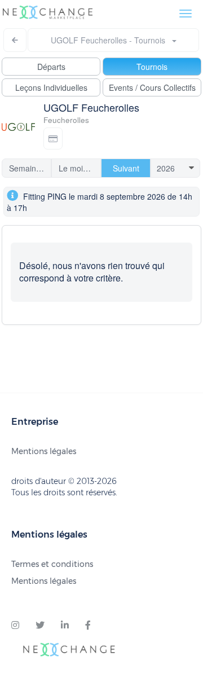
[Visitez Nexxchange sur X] (40, 625)
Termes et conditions (52, 564)
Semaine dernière (30, 168)
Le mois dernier (80, 168)
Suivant (126, 168)
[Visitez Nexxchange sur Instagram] (15, 625)
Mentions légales (43, 451)
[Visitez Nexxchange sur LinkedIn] (65, 625)
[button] (53, 138)
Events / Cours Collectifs (152, 87)
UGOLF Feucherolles (91, 107)
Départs (51, 66)
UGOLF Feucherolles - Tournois (111, 40)
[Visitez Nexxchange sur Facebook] (88, 625)
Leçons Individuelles (51, 87)
